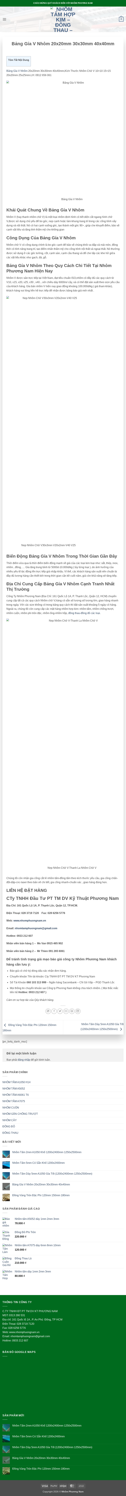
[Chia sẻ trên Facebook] (54, 1011)
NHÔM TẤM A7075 (13, 1101)
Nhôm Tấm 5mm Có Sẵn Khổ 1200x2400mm (38, 1162)
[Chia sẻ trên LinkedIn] (78, 1011)
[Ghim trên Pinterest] (72, 1011)
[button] (4, 19)
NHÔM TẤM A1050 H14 (16, 1082)
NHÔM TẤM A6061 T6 (15, 1094)
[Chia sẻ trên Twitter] (60, 1011)
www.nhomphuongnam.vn (29, 920)
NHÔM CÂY (9, 1120)
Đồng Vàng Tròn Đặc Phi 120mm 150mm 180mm (41, 1195)
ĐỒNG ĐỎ (8, 1126)
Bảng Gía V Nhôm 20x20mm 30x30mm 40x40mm (41, 1184)
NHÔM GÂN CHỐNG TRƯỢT (20, 1113)
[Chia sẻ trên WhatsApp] (48, 1011)
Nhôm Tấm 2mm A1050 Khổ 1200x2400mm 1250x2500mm (46, 1152)
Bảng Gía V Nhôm (17, 70)
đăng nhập (24, 1059)
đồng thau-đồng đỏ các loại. (84, 613)
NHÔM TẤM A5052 (13, 1088)
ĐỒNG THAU (10, 1132)
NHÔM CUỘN (10, 1107)
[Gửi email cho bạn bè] (66, 1011)
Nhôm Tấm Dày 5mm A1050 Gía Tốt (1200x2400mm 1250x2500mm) (52, 1173)
